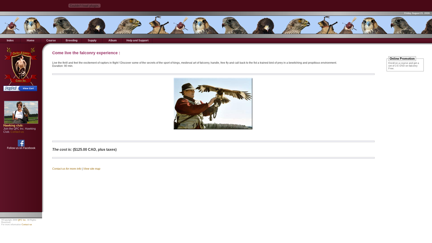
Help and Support (137, 40)
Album (112, 40)
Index (10, 40)
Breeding (71, 40)
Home (30, 40)
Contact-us (27, 224)
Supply (92, 40)
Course (51, 40)
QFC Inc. (22, 220)
